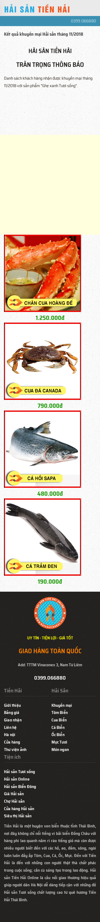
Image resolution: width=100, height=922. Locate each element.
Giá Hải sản (14, 793)
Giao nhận (13, 720)
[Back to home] (37, 9)
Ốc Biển (58, 734)
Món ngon (60, 749)
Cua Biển (59, 720)
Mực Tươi (59, 742)
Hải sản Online (17, 779)
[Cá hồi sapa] (42, 448)
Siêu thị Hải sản (17, 816)
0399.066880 (83, 21)
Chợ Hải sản (14, 801)
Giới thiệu (12, 705)
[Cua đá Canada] (42, 361)
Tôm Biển (59, 712)
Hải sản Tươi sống (19, 771)
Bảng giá (11, 712)
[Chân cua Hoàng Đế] (42, 273)
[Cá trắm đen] (42, 536)
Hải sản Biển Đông (20, 786)
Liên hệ (10, 727)
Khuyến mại (61, 705)
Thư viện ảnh (15, 749)
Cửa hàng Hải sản (19, 808)
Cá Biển (58, 727)
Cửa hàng (12, 742)
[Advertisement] (50, 185)
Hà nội (9, 734)
